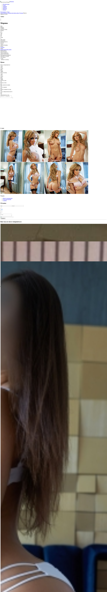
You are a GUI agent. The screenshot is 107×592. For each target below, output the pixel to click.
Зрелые (4, 9)
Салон (4, 5)
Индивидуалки (6, 4)
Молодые (5, 8)
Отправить (3, 218)
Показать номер (3, 29)
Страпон (5, 200)
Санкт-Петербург (4, 13)
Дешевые (5, 6)
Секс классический (7, 199)
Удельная (21, 13)
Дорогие (5, 7)
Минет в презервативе (7, 198)
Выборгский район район (13, 13)
